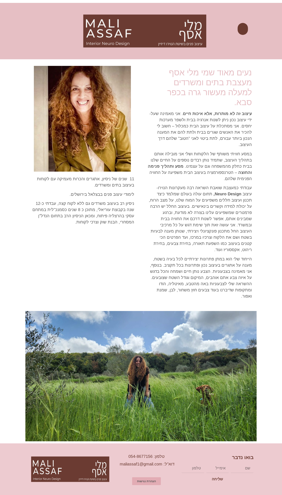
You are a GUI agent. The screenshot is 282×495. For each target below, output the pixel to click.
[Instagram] (45, 32)
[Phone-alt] (29, 32)
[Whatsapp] (21, 32)
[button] (243, 29)
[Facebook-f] (37, 32)
